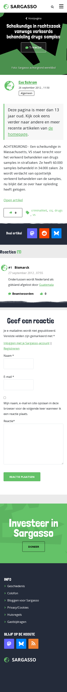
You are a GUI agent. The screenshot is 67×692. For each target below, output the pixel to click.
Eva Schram (28, 82)
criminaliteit (39, 210)
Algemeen (26, 93)
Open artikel (13, 200)
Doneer (33, 546)
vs (34, 215)
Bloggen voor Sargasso (23, 600)
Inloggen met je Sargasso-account (26, 343)
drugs (59, 210)
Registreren (11, 348)
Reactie (8, 421)
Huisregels (14, 615)
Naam (8, 356)
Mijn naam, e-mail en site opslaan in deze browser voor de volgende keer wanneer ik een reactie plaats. (32, 408)
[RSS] (33, 644)
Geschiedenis (16, 586)
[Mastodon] (9, 644)
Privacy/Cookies (18, 607)
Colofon (12, 593)
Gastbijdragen (16, 622)
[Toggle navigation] (61, 6)
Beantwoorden (23, 294)
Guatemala (46, 285)
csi (51, 210)
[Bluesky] (21, 644)
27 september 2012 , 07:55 (25, 273)
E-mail (8, 377)
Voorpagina (34, 18)
